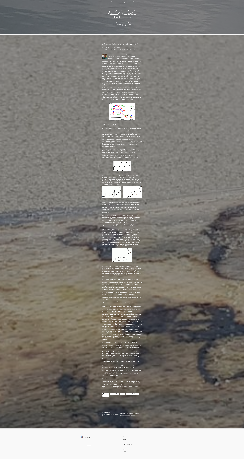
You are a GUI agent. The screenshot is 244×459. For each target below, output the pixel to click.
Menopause (105, 395)
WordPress (89, 445)
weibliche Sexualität (124, 49)
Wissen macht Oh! (133, 49)
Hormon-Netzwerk (114, 375)
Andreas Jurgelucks (116, 47)
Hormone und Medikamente (132, 393)
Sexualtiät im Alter (116, 49)
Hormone (122, 393)
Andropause (105, 393)
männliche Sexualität (107, 49)
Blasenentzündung (114, 393)
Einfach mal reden (122, 13)
